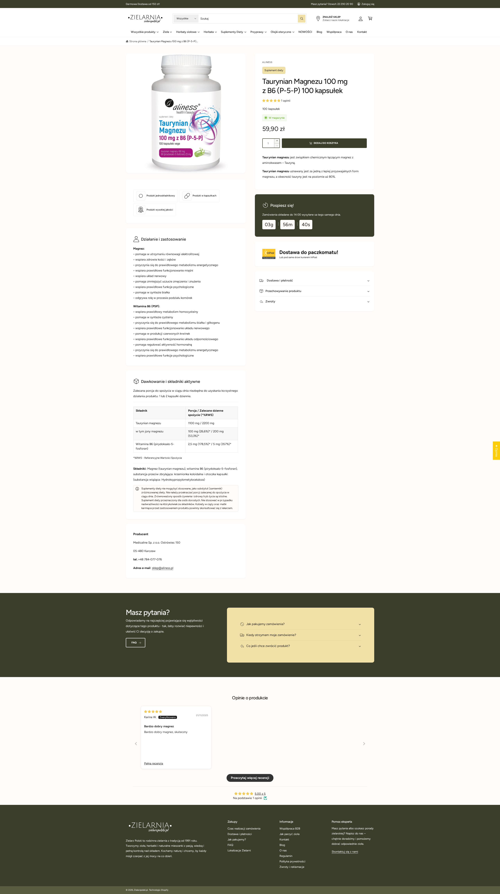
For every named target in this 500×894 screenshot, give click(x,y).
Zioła (166, 32)
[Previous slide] (136, 743)
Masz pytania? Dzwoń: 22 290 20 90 (332, 3)
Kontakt (284, 839)
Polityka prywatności (292, 861)
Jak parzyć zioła (289, 834)
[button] (370, 18)
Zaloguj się (368, 3)
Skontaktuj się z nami (345, 851)
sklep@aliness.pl (162, 568)
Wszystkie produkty (143, 32)
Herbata (209, 32)
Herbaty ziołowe (186, 32)
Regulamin (285, 856)
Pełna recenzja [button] (153, 763)
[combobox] (252, 18)
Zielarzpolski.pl (141, 890)
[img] (176, 711)
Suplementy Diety (232, 32)
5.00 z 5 (260, 793)
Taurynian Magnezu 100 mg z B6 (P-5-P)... (173, 41)
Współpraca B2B (289, 828)
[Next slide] (364, 743)
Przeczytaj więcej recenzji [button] (250, 778)
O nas (283, 850)
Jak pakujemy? (237, 839)
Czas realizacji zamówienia (244, 828)
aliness (267, 62)
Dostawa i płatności (240, 834)
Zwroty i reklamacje (291, 867)
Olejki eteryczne (281, 32)
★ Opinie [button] (496, 451)
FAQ (134, 642)
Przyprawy (256, 32)
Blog (282, 845)
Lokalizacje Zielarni (239, 850)
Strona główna (137, 41)
